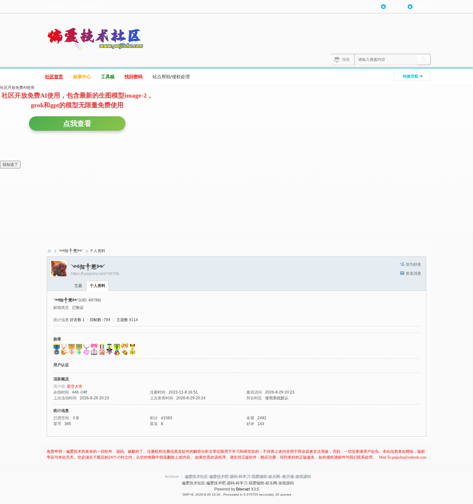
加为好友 (413, 264)
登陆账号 (395, 6)
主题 (78, 285)
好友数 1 (77, 320)
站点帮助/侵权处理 (171, 76)
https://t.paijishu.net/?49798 (95, 273)
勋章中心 (82, 76)
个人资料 (97, 285)
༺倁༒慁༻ (70, 251)
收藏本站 (91, 6)
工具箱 (108, 76)
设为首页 (57, 6)
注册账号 (422, 6)
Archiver (172, 476)
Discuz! (243, 489)
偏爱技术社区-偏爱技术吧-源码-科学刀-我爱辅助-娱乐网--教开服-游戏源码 (248, 476)
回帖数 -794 (100, 320)
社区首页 (54, 76)
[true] (423, 59)
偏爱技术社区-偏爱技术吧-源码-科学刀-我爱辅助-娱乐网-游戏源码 (49, 251)
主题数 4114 (127, 320)
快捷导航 (410, 76)
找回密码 (134, 76)
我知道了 (10, 164)
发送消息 (413, 273)
